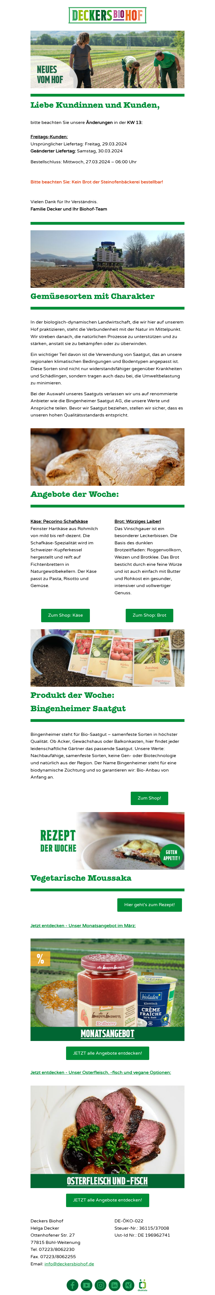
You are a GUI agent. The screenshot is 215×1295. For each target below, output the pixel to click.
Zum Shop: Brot (149, 615)
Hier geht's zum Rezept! (149, 905)
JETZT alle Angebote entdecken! (107, 1053)
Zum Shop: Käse (65, 615)
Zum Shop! (149, 798)
